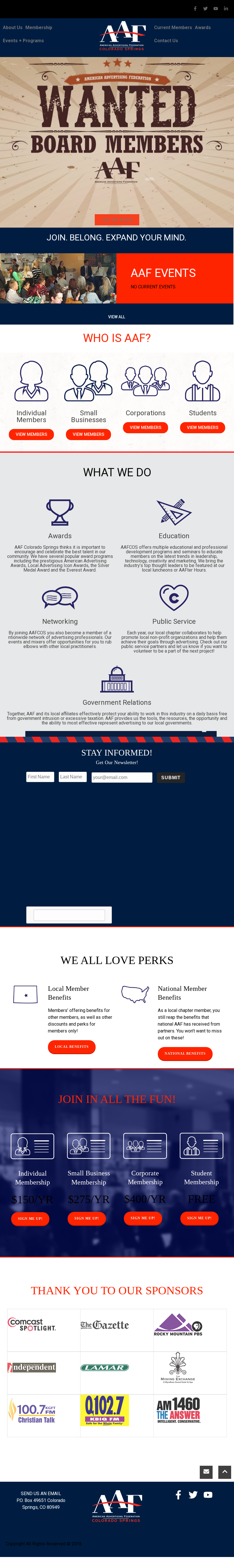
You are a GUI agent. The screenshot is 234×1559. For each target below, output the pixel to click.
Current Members (173, 27)
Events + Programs (23, 40)
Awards (203, 27)
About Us (13, 27)
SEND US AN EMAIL (41, 1493)
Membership (38, 27)
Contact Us (166, 40)
